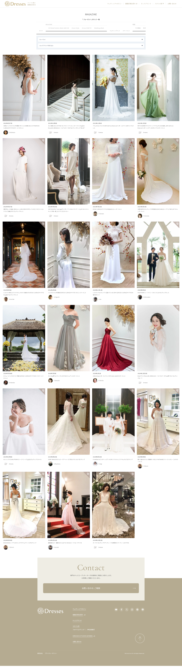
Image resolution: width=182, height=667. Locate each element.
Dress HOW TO (86, 28)
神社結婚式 (91, 630)
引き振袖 (137, 28)
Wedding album (99, 28)
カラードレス (126, 31)
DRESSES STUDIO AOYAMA (83, 636)
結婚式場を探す (130, 4)
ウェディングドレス (115, 31)
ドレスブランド (146, 4)
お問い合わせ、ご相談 (91, 588)
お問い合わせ (172, 4)
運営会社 (40, 653)
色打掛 (145, 28)
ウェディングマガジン (114, 4)
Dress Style (75, 28)
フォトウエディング (78, 630)
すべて (41, 31)
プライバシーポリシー (51, 653)
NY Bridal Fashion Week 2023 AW (59, 28)
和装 (134, 24)
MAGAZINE (49, 24)
